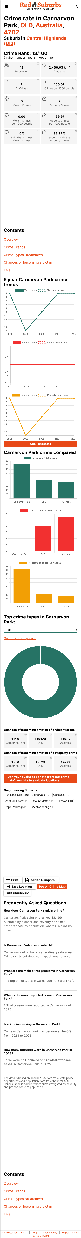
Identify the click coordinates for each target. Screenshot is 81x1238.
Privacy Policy (49, 1232)
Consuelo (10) (61, 794)
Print (14, 880)
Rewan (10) (66, 801)
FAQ (7, 270)
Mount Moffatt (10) (44, 801)
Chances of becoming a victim (28, 262)
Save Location (21, 886)
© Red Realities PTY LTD (14, 1232)
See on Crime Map (52, 886)
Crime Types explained (20, 638)
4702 (11, 32)
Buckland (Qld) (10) (17, 794)
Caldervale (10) (41, 794)
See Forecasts (40, 444)
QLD (26, 25)
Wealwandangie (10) (44, 807)
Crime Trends (14, 247)
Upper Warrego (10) (17, 807)
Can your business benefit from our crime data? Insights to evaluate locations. (38, 778)
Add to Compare (43, 880)
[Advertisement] (40, 187)
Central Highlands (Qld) (35, 40)
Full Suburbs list (17, 893)
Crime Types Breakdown (23, 255)
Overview (11, 239)
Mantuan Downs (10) (17, 801)
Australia (49, 25)
